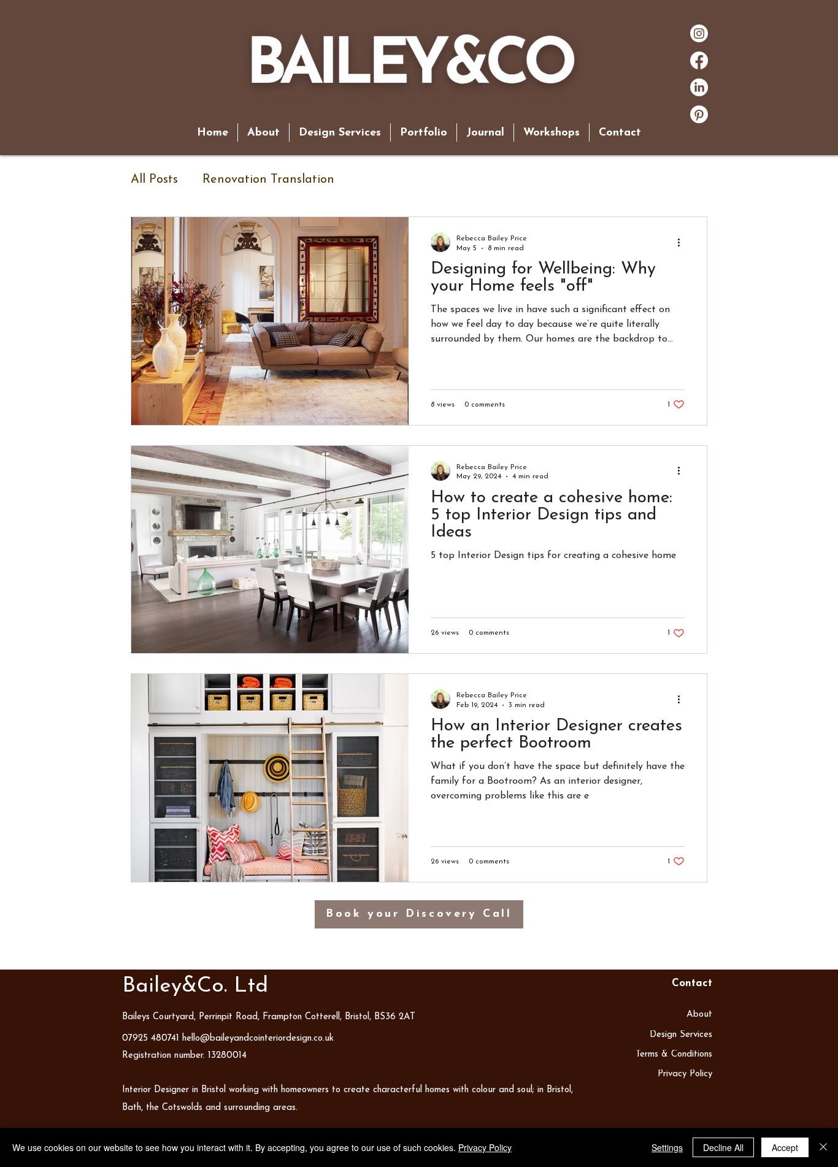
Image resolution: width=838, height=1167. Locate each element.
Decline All (723, 1147)
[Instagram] (699, 33)
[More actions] (682, 242)
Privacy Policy (485, 1147)
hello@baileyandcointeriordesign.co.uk (258, 1038)
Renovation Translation (268, 180)
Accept (785, 1147)
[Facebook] (699, 60)
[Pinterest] (699, 114)
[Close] (823, 1147)
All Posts (154, 180)
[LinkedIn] (699, 87)
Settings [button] (667, 1147)
